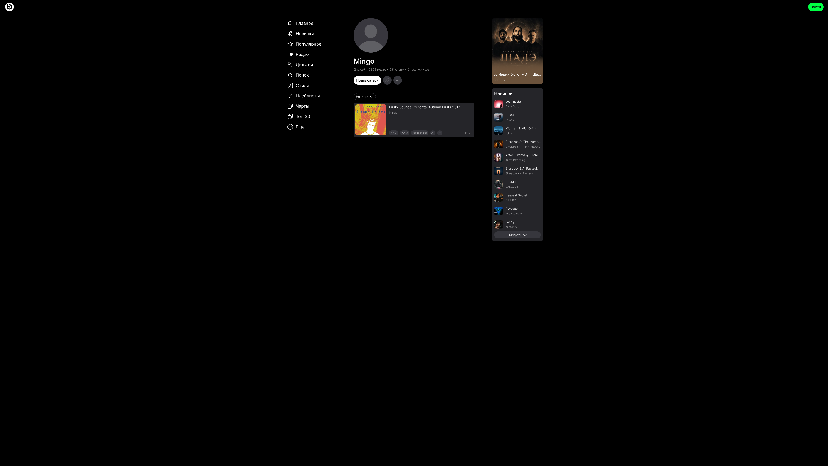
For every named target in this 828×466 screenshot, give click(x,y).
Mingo (393, 112)
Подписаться (367, 80)
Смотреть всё (518, 235)
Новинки (503, 93)
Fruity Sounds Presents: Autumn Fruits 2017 (424, 107)
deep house (420, 132)
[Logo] (9, 7)
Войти (816, 7)
